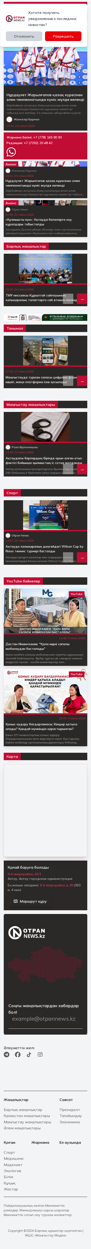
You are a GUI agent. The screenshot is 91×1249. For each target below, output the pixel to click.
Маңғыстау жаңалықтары (31, 404)
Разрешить (63, 36)
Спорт (12, 492)
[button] (82, 299)
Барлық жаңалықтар (26, 246)
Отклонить (24, 36)
